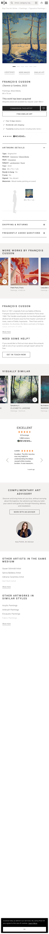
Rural (23, 163)
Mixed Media (24, 157)
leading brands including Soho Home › (28, 129)
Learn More (32, 923)
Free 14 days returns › (14, 121)
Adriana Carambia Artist (13, 577)
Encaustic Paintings (11, 614)
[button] (46, 3)
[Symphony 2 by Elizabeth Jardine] (24, 389)
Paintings (23, 8)
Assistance (10, 72)
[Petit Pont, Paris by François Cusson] (24, 271)
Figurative (12, 160)
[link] (36, 3)
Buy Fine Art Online (9, 8)
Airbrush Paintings (10, 610)
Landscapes (14, 163)
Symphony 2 (15, 405)
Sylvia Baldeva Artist (11, 573)
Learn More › (39, 102)
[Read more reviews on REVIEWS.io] (24, 441)
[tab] (24, 147)
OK (24, 929)
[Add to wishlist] (44, 108)
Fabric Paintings (9, 618)
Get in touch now (16, 354)
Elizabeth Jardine (20, 408)
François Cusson (16, 81)
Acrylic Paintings (9, 605)
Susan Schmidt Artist (11, 568)
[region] (24, 460)
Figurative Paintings (37, 8)
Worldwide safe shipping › (15, 125)
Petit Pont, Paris (17, 288)
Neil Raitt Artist (9, 581)
